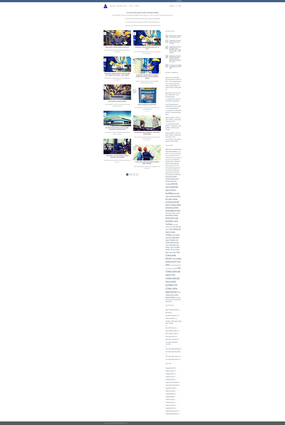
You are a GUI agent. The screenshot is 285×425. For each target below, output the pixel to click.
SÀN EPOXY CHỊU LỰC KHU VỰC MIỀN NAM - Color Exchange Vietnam (173, 94)
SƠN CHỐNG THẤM (171, 333)
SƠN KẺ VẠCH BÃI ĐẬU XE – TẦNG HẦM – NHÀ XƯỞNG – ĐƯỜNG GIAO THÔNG (173, 126)
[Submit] (180, 6)
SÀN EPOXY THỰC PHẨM (171, 172)
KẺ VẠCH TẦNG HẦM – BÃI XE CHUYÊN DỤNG (173, 140)
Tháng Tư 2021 (169, 371)
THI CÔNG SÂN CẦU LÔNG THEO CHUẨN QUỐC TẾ (172, 247)
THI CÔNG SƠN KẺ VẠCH (172, 271)
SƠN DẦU (178, 174)
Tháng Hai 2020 (169, 405)
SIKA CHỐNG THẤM (171, 330)
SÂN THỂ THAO (169, 328)
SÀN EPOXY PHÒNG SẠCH (173, 170)
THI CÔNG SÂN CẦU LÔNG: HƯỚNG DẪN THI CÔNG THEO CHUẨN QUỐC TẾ (173, 86)
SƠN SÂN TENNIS (171, 215)
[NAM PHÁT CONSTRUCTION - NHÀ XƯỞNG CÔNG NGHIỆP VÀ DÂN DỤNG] (105, 6)
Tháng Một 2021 (169, 379)
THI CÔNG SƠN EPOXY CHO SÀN (173, 262)
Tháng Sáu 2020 (169, 396)
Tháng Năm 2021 (169, 368)
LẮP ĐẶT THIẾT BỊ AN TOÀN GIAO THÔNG (173, 322)
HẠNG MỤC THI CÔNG (121, 6)
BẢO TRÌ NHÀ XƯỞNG (171, 309)
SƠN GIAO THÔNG (170, 339)
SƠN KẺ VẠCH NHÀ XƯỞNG (172, 199)
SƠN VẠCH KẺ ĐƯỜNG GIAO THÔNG (171, 221)
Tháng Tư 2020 (169, 399)
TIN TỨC (131, 6)
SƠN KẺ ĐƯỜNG (172, 208)
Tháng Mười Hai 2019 (171, 411)
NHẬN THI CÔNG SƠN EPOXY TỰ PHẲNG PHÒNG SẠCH (173, 112)
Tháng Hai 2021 (169, 376)
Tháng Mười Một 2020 (171, 385)
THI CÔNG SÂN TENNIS (172, 356)
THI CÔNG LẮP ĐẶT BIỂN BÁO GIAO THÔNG (172, 237)
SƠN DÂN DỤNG (170, 336)
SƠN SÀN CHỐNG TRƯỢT (172, 213)
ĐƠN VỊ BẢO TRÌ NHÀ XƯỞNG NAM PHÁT (175, 36)
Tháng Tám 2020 (169, 391)
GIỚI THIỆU (112, 6)
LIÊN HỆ (137, 6)
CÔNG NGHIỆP (169, 318)
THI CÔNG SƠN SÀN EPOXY (171, 288)
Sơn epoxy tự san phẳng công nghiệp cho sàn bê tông (175, 66)
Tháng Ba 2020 (169, 402)
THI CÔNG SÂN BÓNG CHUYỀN (171, 343)
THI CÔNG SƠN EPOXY (172, 255)
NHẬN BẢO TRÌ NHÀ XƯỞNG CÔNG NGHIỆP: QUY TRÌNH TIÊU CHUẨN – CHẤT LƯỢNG (175, 49)
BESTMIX (168, 312)
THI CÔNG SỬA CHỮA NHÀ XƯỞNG (172, 294)
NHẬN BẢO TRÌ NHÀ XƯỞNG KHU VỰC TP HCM (175, 42)
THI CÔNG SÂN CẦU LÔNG (172, 351)
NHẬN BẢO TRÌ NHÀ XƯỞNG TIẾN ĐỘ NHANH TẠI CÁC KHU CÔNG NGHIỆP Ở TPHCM (175, 58)
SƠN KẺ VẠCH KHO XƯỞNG (171, 190)
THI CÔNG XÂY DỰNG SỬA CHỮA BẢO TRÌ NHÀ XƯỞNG (173, 299)
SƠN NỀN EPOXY (172, 211)
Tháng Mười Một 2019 (171, 413)
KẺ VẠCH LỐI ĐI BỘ (176, 157)
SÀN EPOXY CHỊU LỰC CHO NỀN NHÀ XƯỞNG (173, 100)
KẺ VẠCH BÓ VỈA (173, 153)
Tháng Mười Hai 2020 (171, 382)
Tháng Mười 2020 (170, 388)
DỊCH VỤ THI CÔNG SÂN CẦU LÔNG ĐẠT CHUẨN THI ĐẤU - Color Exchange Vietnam (173, 79)
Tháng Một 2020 (169, 408)
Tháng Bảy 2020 (169, 393)
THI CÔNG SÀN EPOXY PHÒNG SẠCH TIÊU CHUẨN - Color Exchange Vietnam (173, 106)
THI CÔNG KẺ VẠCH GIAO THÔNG (173, 232)
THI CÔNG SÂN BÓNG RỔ (172, 349)
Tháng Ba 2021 (169, 373)
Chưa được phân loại (170, 315)
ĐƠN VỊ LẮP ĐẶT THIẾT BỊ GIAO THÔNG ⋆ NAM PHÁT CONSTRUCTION (173, 119)
